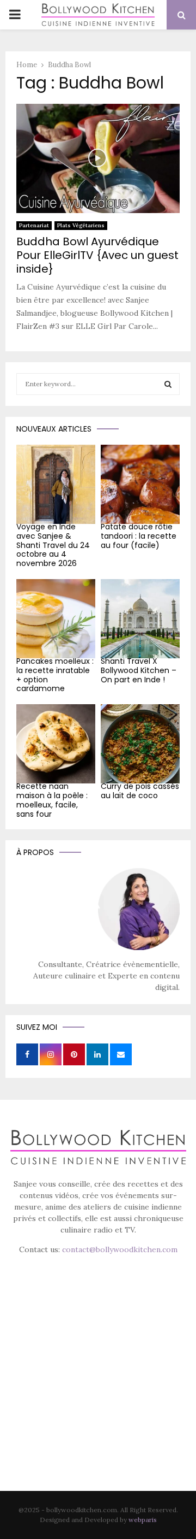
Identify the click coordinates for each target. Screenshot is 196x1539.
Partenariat (34, 225)
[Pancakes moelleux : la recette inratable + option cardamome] (55, 618)
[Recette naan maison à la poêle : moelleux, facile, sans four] (55, 743)
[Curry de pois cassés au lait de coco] (140, 743)
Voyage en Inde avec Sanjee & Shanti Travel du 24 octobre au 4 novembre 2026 (53, 545)
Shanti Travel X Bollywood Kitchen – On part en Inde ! (138, 670)
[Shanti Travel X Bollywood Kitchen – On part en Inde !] (140, 618)
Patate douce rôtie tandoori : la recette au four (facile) (138, 536)
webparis (142, 1520)
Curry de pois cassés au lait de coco (140, 791)
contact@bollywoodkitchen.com (119, 1249)
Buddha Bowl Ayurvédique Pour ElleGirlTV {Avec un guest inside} (97, 255)
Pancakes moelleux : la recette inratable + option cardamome (55, 675)
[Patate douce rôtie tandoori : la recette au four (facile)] (140, 484)
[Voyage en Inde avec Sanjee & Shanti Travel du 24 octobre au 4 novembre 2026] (55, 484)
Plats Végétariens (81, 225)
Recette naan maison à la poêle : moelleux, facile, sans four (52, 800)
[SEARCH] (168, 384)
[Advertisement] (98, 1388)
